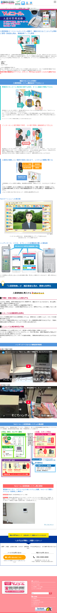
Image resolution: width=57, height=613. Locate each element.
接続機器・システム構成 (37, 586)
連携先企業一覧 (36, 603)
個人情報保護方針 (36, 600)
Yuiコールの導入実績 (37, 588)
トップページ (36, 581)
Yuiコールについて (36, 583)
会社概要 (35, 596)
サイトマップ (35, 605)
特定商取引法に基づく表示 (38, 602)
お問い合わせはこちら (14, 557)
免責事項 (35, 598)
